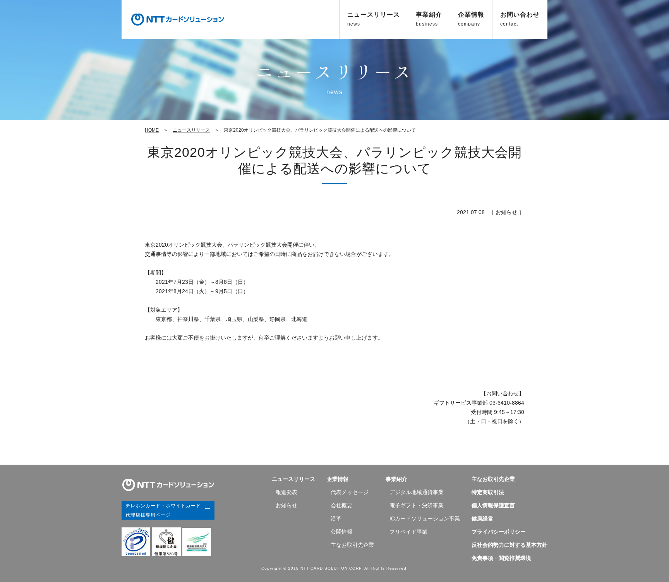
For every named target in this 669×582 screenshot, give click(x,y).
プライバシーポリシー (499, 532)
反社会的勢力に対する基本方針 (509, 545)
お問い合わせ (520, 19)
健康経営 (482, 518)
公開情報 (341, 532)
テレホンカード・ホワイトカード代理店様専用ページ (163, 510)
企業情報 (471, 19)
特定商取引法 (488, 492)
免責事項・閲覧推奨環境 (501, 558)
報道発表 (286, 492)
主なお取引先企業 (352, 545)
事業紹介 (429, 19)
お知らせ (286, 505)
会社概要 (341, 505)
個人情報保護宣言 (493, 505)
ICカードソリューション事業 (424, 518)
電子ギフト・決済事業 (416, 505)
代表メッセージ (350, 492)
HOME (152, 130)
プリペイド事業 (408, 532)
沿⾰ (336, 518)
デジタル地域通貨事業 (416, 492)
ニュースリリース (373, 19)
